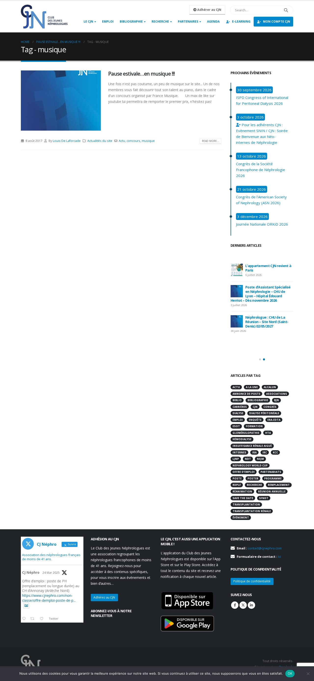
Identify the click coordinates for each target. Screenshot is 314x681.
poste (237, 478)
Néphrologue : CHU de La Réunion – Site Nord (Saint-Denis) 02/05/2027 (266, 321)
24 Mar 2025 (51, 573)
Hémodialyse (242, 439)
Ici (279, 556)
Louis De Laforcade (67, 141)
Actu (122, 141)
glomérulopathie (246, 433)
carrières (240, 407)
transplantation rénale (252, 511)
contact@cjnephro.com (265, 548)
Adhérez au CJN (104, 597)
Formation (254, 426)
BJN (276, 400)
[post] (237, 270)
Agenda (213, 21)
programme (273, 478)
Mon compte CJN (276, 21)
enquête (255, 420)
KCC (275, 452)
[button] (260, 359)
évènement (241, 517)
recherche (254, 485)
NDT (248, 459)
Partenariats (271, 472)
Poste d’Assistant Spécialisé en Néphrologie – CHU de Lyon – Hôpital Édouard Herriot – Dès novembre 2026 (260, 294)
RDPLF (237, 485)
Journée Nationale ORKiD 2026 (262, 224)
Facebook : (234, 605)
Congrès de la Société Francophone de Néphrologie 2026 (260, 169)
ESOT (236, 426)
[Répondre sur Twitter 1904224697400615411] (25, 618)
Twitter (243, 605)
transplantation (246, 504)
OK (290, 673)
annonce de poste (246, 393)
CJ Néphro (30, 572)
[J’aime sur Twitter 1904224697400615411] (43, 618)
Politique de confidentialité (252, 581)
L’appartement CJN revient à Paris (268, 267)
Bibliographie (131, 21)
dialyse (238, 413)
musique (148, 141)
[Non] (307, 673)
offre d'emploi (244, 472)
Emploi (108, 21)
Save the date (243, 498)
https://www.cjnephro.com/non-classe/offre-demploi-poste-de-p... (49, 598)
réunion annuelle (272, 491)
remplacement (279, 485)
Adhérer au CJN (208, 9)
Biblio (237, 400)
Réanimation (242, 491)
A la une (252, 387)
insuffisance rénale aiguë (252, 446)
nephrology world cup (250, 465)
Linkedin (251, 605)
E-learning (241, 21)
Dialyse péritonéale (264, 413)
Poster (253, 478)
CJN (255, 407)
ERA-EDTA (273, 420)
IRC (264, 452)
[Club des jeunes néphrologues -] (44, 16)
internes (239, 452)
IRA (254, 452)
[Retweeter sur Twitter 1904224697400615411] (33, 618)
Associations (276, 393)
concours (133, 141)
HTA (268, 433)
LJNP (236, 459)
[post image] (61, 100)
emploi (238, 420)
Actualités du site (99, 141)
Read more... (210, 141)
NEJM (260, 459)
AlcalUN (270, 387)
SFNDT (263, 498)
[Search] (286, 10)
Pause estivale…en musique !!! (141, 73)
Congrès (269, 407)
